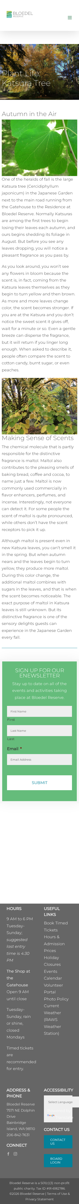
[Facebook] (8, 1154)
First (11, 720)
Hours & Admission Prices (54, 943)
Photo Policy (56, 999)
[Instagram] (15, 1154)
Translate (64, 1117)
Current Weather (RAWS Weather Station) (52, 1019)
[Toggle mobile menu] (70, 17)
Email (14, 748)
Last (11, 739)
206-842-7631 (18, 1135)
